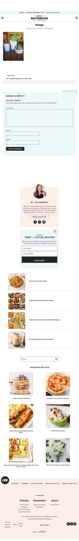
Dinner (25, 483)
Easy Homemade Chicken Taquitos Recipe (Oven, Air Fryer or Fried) (21, 466)
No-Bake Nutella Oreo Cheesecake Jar (41, 339)
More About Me (40, 217)
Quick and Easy (69, 483)
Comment (10, 108)
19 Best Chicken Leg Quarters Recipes (41, 300)
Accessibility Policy (24, 512)
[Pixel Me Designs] (42, 532)
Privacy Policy (24, 504)
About (15, 524)
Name (8, 130)
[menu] (2, 18)
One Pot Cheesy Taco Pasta (38, 281)
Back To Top (44, 525)
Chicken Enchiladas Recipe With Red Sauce (21, 431)
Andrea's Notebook (39, 18)
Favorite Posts (54, 504)
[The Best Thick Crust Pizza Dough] (58, 395)
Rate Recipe (50, 28)
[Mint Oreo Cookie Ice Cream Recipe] (58, 461)
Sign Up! (36, 504)
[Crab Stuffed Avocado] (58, 427)
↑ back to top (39, 495)
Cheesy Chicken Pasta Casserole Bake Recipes (44, 320)
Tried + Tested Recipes (38, 12)
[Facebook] (35, 222)
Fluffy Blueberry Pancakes (21, 398)
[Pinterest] (39, 222)
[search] (76, 18)
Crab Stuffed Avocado (58, 431)
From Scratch (52, 483)
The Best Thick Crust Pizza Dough (58, 398)
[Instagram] (44, 222)
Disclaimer (24, 507)
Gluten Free (37, 483)
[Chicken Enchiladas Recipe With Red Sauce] (21, 427)
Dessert (15, 483)
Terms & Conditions (24, 509)
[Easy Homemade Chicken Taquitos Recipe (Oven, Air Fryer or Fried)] (21, 461)
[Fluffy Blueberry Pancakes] (21, 395)
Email (8, 139)
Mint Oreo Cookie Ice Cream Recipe (57, 465)
